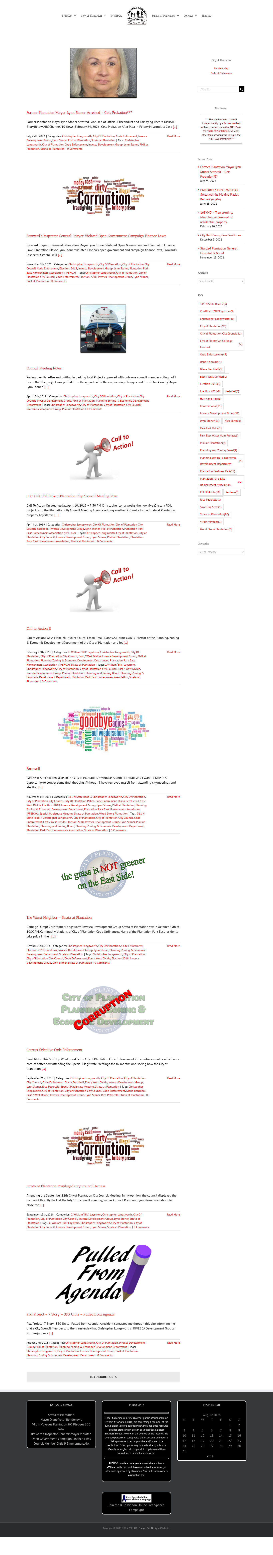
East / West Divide (90, 656)
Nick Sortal (233, 421)
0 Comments (74, 148)
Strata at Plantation (103, 140)
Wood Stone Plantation (113, 813)
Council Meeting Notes (44, 368)
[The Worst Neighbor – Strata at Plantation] (103, 878)
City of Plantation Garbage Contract (221, 344)
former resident (232, 123)
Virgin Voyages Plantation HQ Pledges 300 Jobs (61, 1426)
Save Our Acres (210, 507)
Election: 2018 (68, 268)
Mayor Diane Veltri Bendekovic (61, 1419)
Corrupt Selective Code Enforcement (54, 1050)
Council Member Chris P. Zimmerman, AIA (61, 1443)
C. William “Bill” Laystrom (83, 652)
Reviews (232, 492)
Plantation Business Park (217, 471)
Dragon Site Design (148, 1527)
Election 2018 (88, 277)
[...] (175, 127)
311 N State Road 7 (79, 797)
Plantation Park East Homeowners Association (100, 677)
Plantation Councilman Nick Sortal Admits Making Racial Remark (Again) (219, 194)
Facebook (43, 529)
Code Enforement (126, 136)
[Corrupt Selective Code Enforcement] (103, 1010)
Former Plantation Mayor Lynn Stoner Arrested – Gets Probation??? (79, 112)
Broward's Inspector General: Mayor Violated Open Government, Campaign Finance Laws (61, 1436)
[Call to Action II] (103, 589)
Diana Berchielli (127, 801)
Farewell (33, 768)
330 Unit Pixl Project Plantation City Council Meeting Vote (72, 496)
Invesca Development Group (105, 144)
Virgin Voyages (210, 522)
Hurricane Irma (210, 398)
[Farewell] (103, 729)
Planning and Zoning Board (102, 673)
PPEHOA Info (210, 492)
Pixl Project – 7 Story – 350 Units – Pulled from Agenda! (71, 1314)
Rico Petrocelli (51, 1086)
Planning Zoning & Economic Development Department (75, 660)
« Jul (210, 1456)
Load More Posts (103, 1377)
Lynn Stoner (59, 140)
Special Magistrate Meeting (56, 813)
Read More (173, 136)
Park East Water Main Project (219, 435)
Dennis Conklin (211, 362)
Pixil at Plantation (79, 140)
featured (232, 391)
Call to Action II (39, 628)
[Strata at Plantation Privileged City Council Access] (103, 1147)
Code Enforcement (76, 144)
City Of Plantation (104, 136)
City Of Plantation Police (79, 801)
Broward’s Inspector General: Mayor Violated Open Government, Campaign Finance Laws (96, 236)
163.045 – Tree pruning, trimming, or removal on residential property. (216, 217)
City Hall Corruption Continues (220, 235)
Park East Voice (211, 428)
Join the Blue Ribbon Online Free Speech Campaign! (136, 1507)
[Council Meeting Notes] (103, 328)
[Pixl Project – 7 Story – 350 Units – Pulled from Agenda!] (103, 1274)
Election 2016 (210, 384)
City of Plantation (53, 144)
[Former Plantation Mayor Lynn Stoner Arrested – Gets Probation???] (103, 73)
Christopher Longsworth (77, 136)
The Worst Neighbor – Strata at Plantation (59, 917)
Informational (210, 406)
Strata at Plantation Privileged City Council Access (66, 1186)
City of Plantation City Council (122, 405)
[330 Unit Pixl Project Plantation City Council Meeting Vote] (103, 456)
